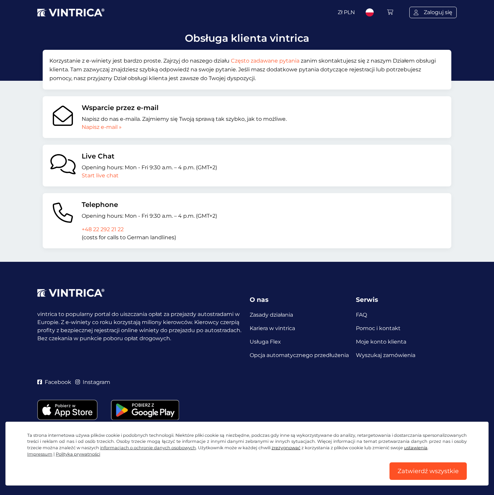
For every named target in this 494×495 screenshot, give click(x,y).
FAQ (361, 315)
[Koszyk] (390, 12)
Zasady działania (271, 315)
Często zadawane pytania (265, 61)
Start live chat (100, 175)
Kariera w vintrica (272, 328)
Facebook (58, 382)
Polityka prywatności (78, 454)
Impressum (39, 454)
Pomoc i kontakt (378, 328)
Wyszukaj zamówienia (385, 355)
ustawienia (415, 447)
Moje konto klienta (381, 342)
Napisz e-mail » (102, 127)
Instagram (96, 382)
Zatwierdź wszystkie (428, 471)
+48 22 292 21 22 (103, 229)
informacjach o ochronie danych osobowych (148, 447)
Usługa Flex (265, 342)
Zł (346, 12)
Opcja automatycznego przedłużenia (299, 355)
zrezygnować (286, 447)
